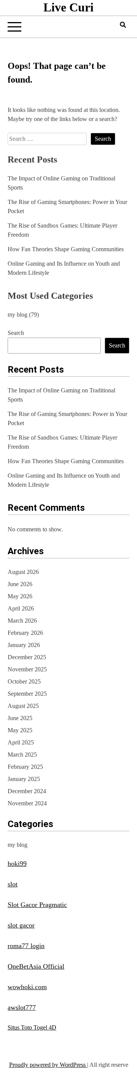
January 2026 (24, 645)
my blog (17, 314)
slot (13, 884)
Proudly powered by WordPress (48, 1064)
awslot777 (22, 1007)
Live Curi (68, 7)
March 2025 (22, 754)
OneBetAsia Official (36, 966)
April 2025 (21, 742)
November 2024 (27, 803)
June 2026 (20, 584)
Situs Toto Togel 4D (32, 1027)
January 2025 (24, 779)
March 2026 (22, 620)
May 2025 (20, 730)
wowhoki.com (27, 987)
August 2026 (23, 572)
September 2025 (27, 693)
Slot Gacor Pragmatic (37, 904)
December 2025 (27, 657)
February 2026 (25, 633)
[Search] (123, 25)
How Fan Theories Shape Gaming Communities (66, 249)
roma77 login (26, 946)
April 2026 (21, 608)
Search (16, 333)
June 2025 (20, 718)
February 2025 (25, 766)
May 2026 (20, 596)
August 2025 (23, 706)
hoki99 (17, 863)
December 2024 (27, 791)
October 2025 (24, 681)
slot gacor (21, 925)
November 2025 (27, 669)
